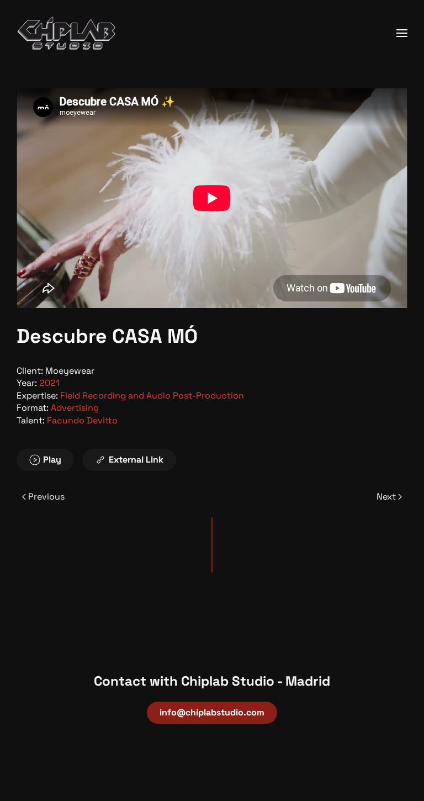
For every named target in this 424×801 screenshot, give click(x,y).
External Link (136, 459)
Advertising (75, 407)
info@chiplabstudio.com (212, 712)
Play (52, 459)
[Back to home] (66, 33)
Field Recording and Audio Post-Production (152, 395)
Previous (46, 496)
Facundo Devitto (82, 420)
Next (386, 496)
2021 (49, 383)
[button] (401, 33)
